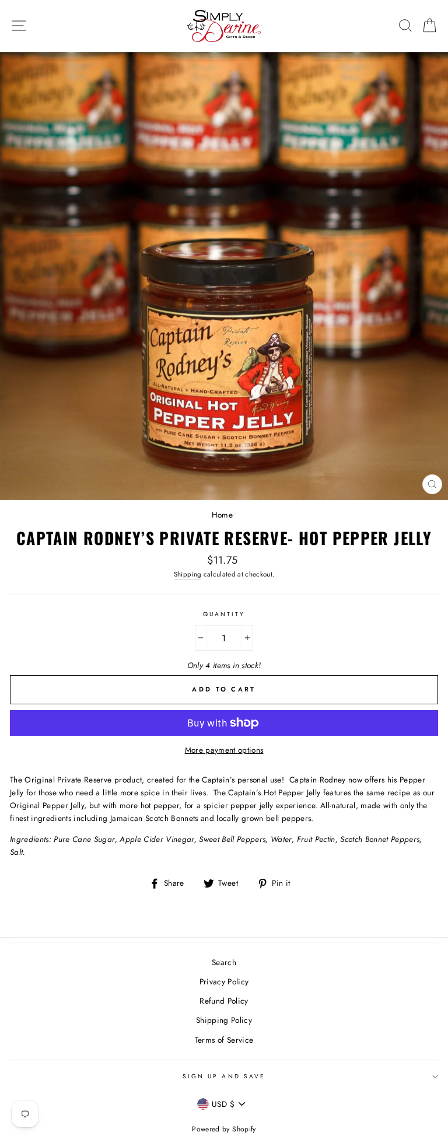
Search (224, 962)
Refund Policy (224, 1001)
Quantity (224, 614)
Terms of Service (224, 1040)
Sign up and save (224, 1076)
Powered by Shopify (224, 1129)
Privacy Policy (224, 981)
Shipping (188, 574)
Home (222, 514)
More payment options (224, 750)
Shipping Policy (224, 1020)
